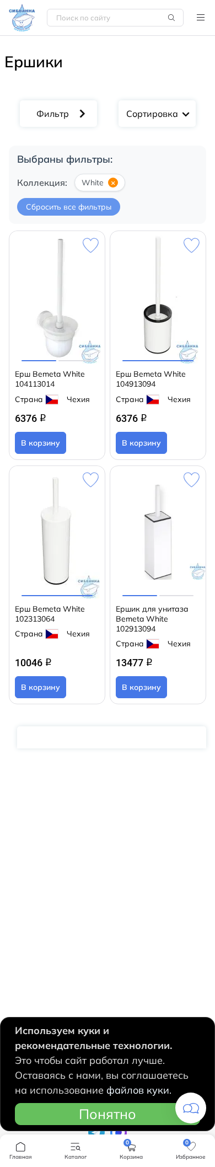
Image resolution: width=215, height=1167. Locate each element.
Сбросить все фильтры (68, 207)
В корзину (40, 443)
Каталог (200, 17)
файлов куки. (138, 1090)
